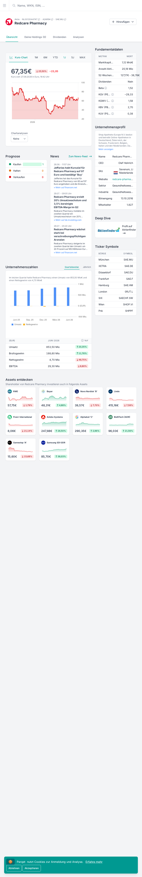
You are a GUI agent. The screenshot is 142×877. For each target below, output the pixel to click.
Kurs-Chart (21, 57)
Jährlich (87, 267)
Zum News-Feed (78, 156)
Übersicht (11, 36)
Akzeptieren (32, 868)
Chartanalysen (19, 133)
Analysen (78, 36)
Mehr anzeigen (106, 149)
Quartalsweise (72, 267)
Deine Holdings (35, 36)
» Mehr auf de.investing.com (68, 220)
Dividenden (59, 36)
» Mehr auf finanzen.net (65, 187)
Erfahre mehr (94, 862)
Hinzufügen (123, 21)
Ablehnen (13, 868)
